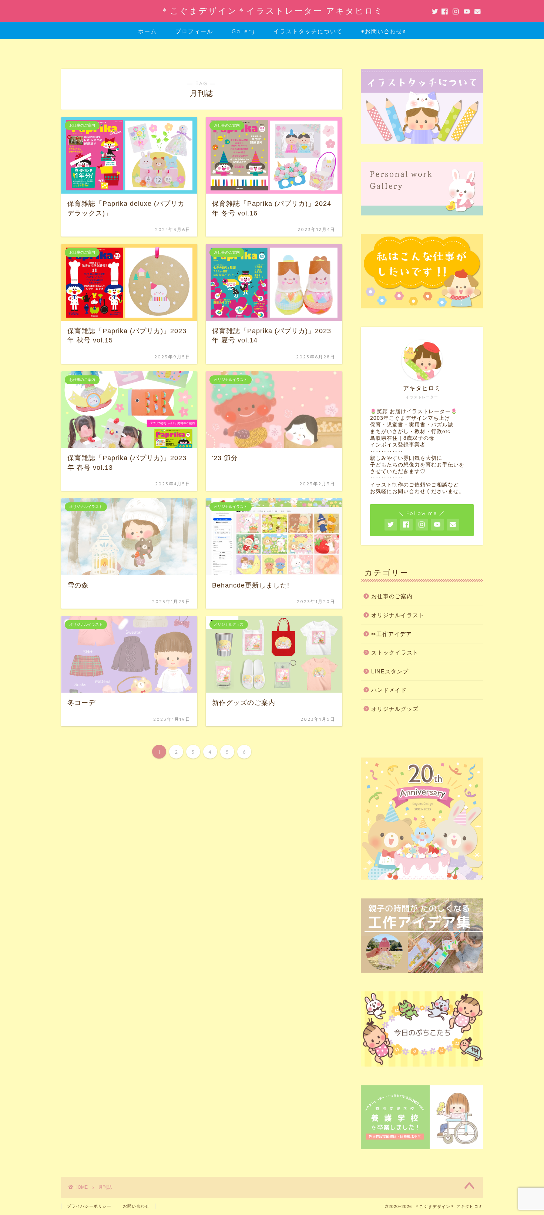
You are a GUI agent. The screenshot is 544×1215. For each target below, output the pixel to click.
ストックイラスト (395, 652)
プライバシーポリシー (89, 1206)
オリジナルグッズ (395, 709)
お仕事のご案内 (392, 596)
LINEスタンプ (390, 671)
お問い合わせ (136, 1206)
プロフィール (194, 31)
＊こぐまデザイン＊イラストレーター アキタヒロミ (272, 11)
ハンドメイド (389, 690)
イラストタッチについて (308, 31)
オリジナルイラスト (397, 615)
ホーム (147, 31)
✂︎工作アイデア (391, 634)
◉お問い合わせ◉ (383, 31)
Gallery (243, 31)
